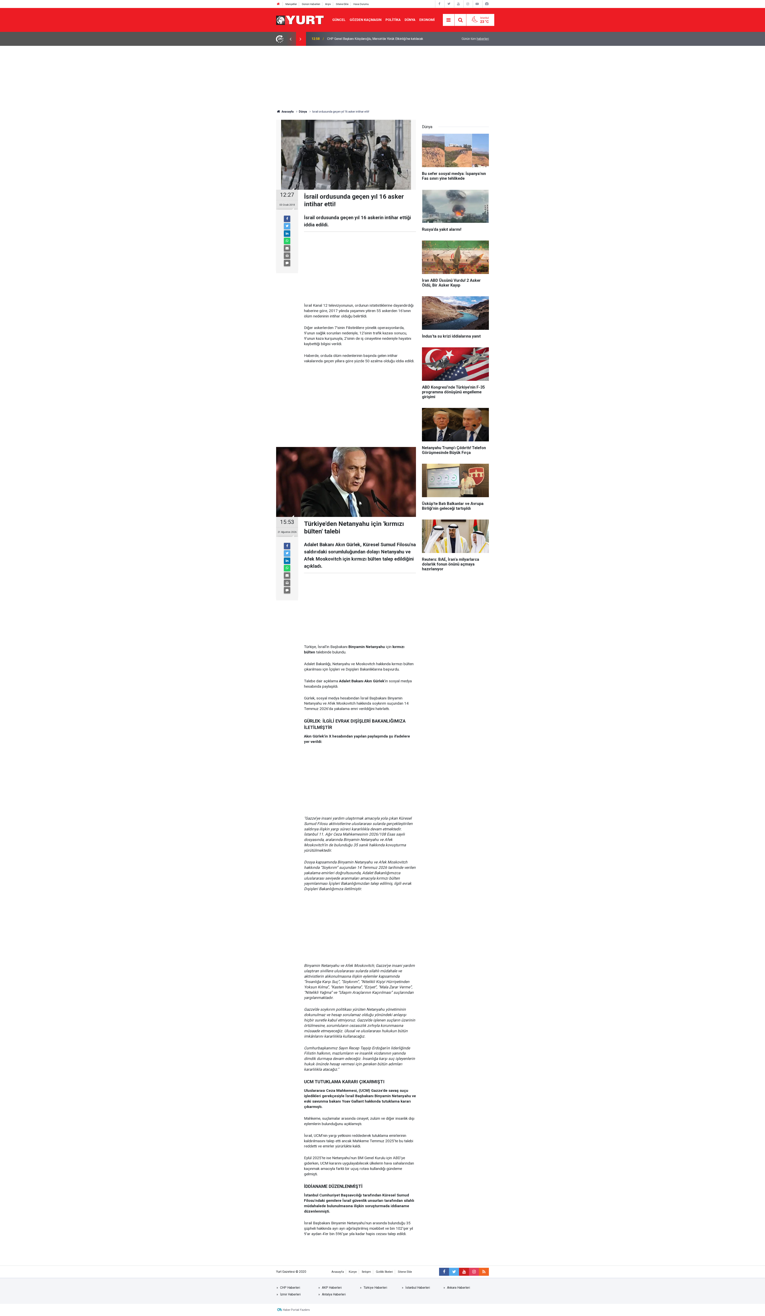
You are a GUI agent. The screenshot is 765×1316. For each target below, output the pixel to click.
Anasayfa (338, 1272)
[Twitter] (287, 226)
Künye (353, 1272)
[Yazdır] (287, 255)
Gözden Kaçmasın (366, 20)
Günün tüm (475, 39)
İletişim (366, 1272)
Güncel (339, 20)
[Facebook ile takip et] (444, 1272)
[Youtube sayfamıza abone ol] (464, 1272)
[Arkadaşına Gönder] (287, 248)
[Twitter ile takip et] (454, 1272)
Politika (393, 20)
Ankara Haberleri (458, 1287)
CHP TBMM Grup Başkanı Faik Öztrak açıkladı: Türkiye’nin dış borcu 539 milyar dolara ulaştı (376, 38)
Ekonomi (427, 20)
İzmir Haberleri (290, 1294)
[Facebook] (287, 219)
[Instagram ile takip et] (474, 1272)
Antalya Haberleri (334, 1294)
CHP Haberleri (290, 1287)
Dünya (410, 20)
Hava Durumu (361, 4)
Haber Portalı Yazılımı (296, 1309)
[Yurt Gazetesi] (300, 20)
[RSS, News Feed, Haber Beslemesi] (484, 1272)
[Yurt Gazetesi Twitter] (449, 4)
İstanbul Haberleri (417, 1287)
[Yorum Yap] (287, 263)
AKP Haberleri (332, 1287)
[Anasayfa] (278, 4)
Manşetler (291, 4)
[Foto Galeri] (486, 4)
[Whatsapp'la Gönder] (287, 241)
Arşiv (328, 4)
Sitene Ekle (342, 4)
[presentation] (290, 38)
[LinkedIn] (287, 233)
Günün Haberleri (311, 4)
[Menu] (448, 20)
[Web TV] (477, 4)
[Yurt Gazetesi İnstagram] (468, 4)
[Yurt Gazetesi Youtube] (458, 4)
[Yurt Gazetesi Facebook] (439, 4)
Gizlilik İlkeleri (384, 1272)
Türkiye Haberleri (375, 1287)
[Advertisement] (382, 76)
